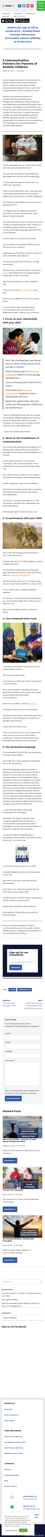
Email (8, 1042)
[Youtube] (27, 5)
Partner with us (10, 1486)
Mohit (5, 273)
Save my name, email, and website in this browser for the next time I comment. (22, 1092)
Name (8, 1033)
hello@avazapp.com (32, 1509)
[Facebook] (19, 5)
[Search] (40, 1281)
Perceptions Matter (10, 1300)
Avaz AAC (8, 1409)
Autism (12, 989)
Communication (24, 989)
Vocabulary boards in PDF (14, 1442)
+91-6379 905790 (30, 1499)
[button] (22, 13)
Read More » (9, 1161)
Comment (10, 1060)
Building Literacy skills (13, 1453)
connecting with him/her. (19, 575)
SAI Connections (26, 290)
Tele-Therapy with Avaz (13, 1448)
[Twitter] (23, 5)
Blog (6, 1481)
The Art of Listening (13, 1190)
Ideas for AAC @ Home (13, 1436)
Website (8, 1051)
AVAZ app (32, 703)
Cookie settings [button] (11, 1530)
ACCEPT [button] (23, 1530)
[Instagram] (32, 5)
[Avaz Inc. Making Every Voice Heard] (8, 5)
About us (8, 1469)
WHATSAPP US (30, 1496)
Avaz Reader (9, 1420)
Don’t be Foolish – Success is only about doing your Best (19, 1140)
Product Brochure (11, 1475)
